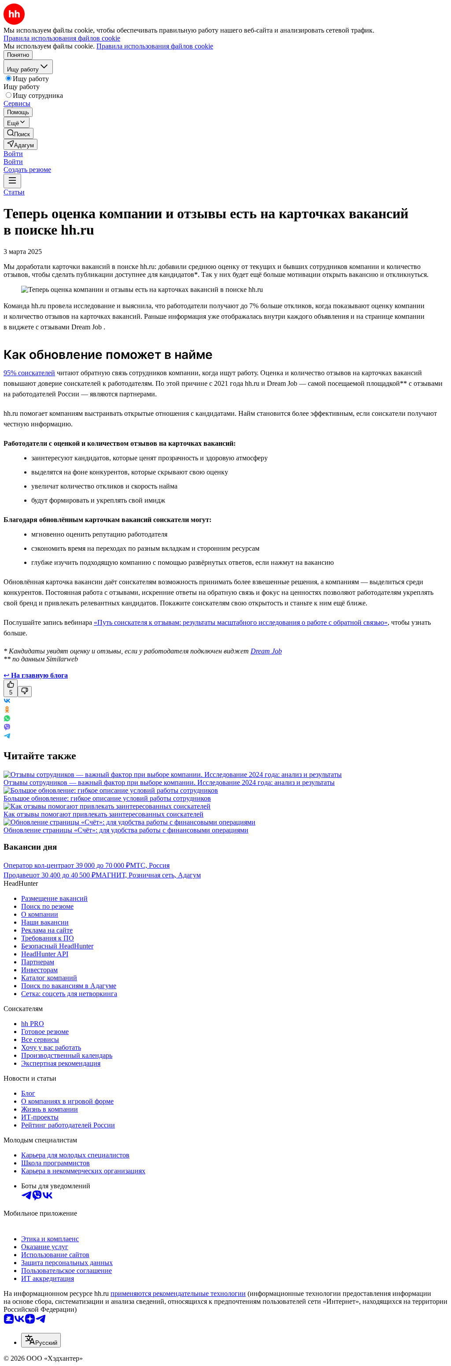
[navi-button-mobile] (12, 181)
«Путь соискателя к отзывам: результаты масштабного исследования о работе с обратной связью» (241, 622)
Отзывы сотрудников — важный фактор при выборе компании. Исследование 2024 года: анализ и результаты (169, 782)
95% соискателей (29, 373)
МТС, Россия (150, 865)
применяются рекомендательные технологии (178, 1293)
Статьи (14, 192)
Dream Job (266, 651)
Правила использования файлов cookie (154, 46)
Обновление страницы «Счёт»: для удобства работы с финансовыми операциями (126, 830)
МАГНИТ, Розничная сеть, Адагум (148, 875)
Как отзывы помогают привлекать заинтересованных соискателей (103, 814)
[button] (13, 153)
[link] (18, 133)
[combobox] (41, 1340)
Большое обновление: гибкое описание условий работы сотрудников (107, 798)
